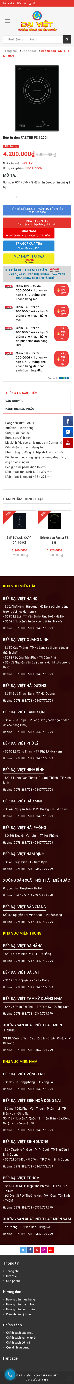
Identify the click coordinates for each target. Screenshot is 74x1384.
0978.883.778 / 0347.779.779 (33, 1089)
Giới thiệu (12, 1276)
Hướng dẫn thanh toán (21, 1304)
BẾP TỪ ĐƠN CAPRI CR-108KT (19, 540)
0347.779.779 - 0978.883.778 (33, 895)
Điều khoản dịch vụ (18, 1314)
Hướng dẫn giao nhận (20, 1309)
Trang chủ (13, 1271)
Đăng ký (21, 3)
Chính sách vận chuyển (21, 1337)
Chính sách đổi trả (18, 1342)
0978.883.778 (23, 628)
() (34, 3)
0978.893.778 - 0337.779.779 (33, 1207)
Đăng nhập (9, 3)
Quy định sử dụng (17, 1347)
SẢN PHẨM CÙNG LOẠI (23, 499)
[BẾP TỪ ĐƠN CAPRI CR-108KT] (19, 521)
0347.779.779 (44, 628)
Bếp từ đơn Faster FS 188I (54, 540)
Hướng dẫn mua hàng (20, 1299)
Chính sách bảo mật (19, 1332)
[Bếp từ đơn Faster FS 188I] (54, 521)
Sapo (45, 1379)
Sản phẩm (13, 1281)
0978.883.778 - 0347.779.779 (33, 869)
